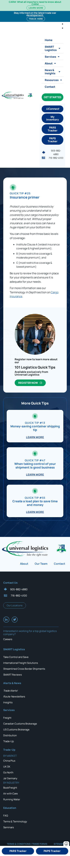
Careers (7, 639)
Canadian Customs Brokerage (20, 723)
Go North (8, 772)
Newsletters (14, 696)
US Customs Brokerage (16, 729)
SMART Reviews (12, 674)
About (49, 63)
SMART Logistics (51, 48)
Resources (52, 80)
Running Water (11, 799)
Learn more (35, 437)
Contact (50, 87)
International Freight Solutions (20, 663)
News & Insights (50, 71)
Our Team (41, 563)
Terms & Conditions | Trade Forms (27, 843)
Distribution (10, 735)
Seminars (8, 827)
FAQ (5, 815)
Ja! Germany (10, 778)
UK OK (6, 766)
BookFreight (10, 787)
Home (48, 40)
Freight (7, 717)
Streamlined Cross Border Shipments (24, 668)
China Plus (9, 760)
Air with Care (10, 793)
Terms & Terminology (15, 821)
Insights (8, 702)
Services (50, 56)
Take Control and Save (15, 657)
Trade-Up (8, 741)
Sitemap (58, 843)
